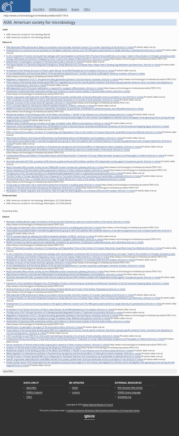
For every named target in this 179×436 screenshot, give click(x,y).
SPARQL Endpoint (58, 9)
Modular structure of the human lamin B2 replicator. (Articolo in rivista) (39, 102)
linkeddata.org (124, 396)
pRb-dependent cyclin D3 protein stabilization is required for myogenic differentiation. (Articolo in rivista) (54, 88)
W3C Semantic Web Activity (130, 387)
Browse (75, 9)
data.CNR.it (38, 9)
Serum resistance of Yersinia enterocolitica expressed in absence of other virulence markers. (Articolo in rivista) (57, 170)
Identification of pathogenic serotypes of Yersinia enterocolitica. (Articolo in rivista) (44, 61)
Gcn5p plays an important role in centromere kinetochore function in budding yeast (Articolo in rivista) (53, 184)
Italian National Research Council (98, 404)
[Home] (15, 6)
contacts (76, 392)
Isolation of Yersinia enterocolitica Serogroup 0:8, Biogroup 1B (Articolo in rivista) (43, 187)
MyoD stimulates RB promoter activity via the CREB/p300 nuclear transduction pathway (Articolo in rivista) (55, 167)
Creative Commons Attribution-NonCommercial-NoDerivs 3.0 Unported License (103, 410)
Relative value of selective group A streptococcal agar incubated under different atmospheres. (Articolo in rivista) (58, 123)
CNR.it (87, 9)
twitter (75, 387)
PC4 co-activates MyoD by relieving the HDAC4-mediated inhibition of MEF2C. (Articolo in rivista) (50, 105)
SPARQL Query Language (129, 392)
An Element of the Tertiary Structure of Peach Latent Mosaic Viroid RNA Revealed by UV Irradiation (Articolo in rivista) (60, 70)
